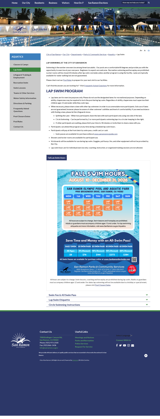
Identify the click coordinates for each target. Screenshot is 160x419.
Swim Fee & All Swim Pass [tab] (62, 294)
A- (145, 50)
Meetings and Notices (84, 337)
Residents (39, 3)
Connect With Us (123, 340)
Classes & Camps (20, 64)
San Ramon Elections (98, 3)
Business (53, 3)
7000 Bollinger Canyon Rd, (51, 337)
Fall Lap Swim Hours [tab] (56, 157)
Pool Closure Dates (21, 116)
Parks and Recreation (84, 340)
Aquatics (17, 56)
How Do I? (79, 3)
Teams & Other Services (23, 93)
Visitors (65, 3)
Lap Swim (17, 70)
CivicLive (75, 360)
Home (14, 3)
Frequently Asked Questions (95, 85)
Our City (26, 3)
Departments (76, 54)
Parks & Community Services (94, 54)
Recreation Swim (20, 83)
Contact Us (18, 127)
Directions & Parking (22, 103)
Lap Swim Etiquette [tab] (59, 299)
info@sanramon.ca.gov (49, 348)
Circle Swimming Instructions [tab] (64, 304)
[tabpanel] (98, 226)
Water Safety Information (24, 98)
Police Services (81, 343)
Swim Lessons (19, 88)
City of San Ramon (53, 54)
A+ (141, 50)
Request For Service (83, 347)
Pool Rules (17, 121)
